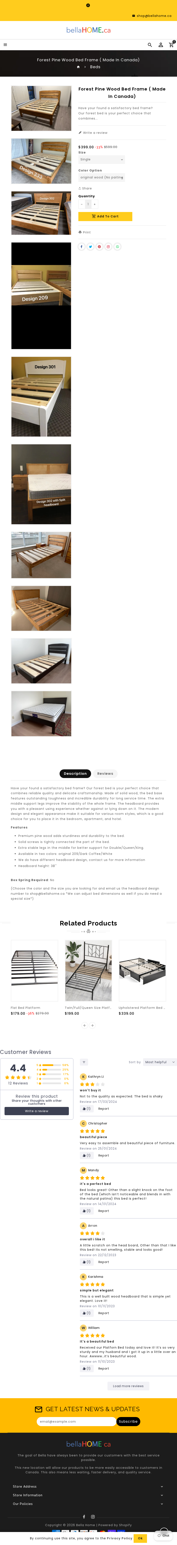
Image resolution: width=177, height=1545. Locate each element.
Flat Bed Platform (25, 1008)
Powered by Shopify (115, 1525)
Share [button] (86, 188)
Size (82, 152)
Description (75, 773)
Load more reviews (128, 1386)
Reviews (105, 773)
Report (103, 1109)
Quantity (86, 196)
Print (86, 232)
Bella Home (85, 1525)
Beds (95, 67)
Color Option (90, 170)
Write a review (36, 1111)
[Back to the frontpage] (78, 67)
